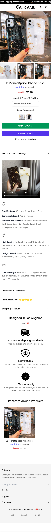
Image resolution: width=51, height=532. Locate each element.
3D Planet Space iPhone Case (19, 441)
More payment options (25, 139)
